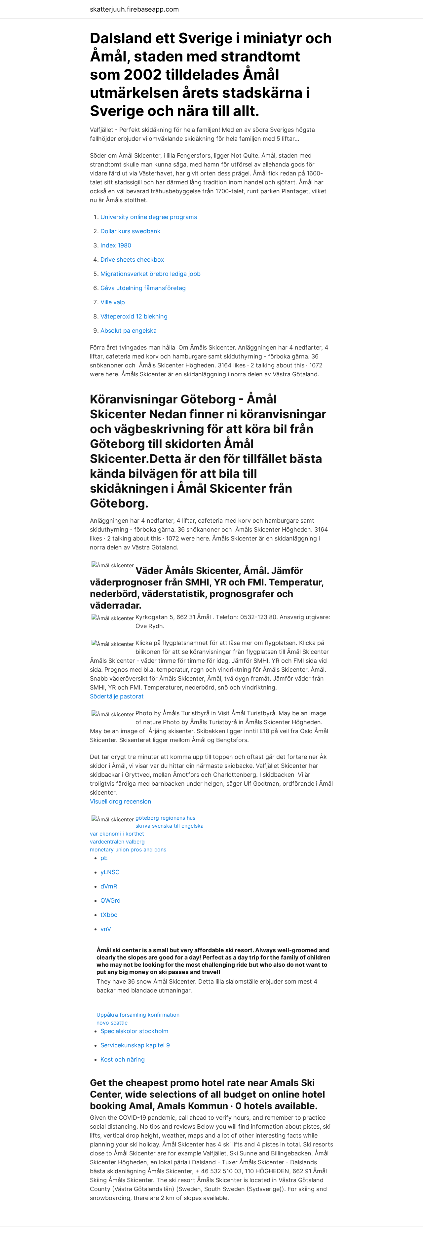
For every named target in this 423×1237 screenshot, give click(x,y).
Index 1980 (115, 245)
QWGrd (110, 900)
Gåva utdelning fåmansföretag (143, 287)
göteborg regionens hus (165, 817)
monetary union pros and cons (128, 849)
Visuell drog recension (120, 801)
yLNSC (110, 872)
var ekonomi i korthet (117, 833)
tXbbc (108, 914)
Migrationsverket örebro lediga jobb (150, 273)
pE (104, 857)
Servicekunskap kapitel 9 (135, 1045)
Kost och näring (122, 1059)
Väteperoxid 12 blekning (134, 316)
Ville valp (112, 302)
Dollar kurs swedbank (130, 231)
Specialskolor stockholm (134, 1031)
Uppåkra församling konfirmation (137, 1014)
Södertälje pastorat (117, 696)
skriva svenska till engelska (169, 825)
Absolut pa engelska (128, 330)
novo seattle (112, 1022)
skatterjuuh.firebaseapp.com (134, 9)
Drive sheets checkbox (132, 259)
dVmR (108, 886)
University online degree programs (148, 216)
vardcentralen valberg (117, 841)
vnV (105, 928)
